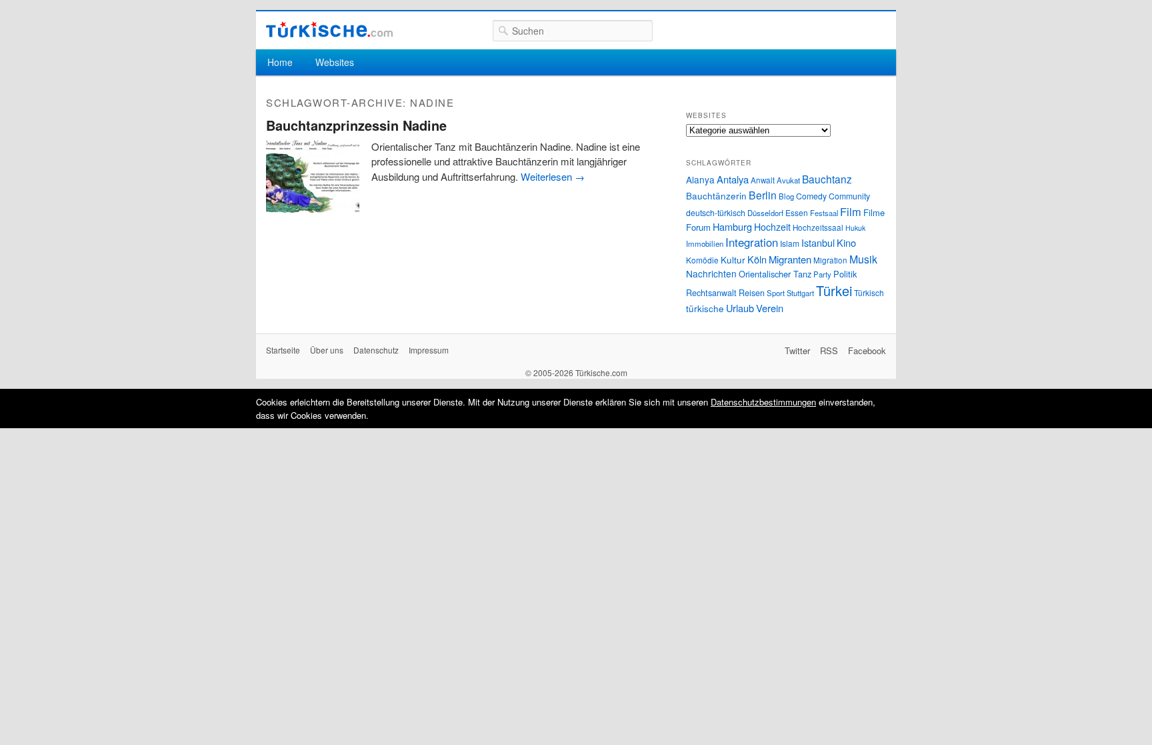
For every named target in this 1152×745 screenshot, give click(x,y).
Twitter (797, 350)
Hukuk (855, 228)
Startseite (283, 349)
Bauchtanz (827, 178)
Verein (769, 308)
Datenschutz (376, 349)
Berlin (763, 194)
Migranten (790, 259)
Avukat (788, 180)
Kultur (733, 259)
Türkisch (869, 292)
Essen (796, 212)
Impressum (429, 349)
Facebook (867, 350)
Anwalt (763, 180)
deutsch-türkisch (715, 212)
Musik (863, 259)
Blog (786, 196)
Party (822, 274)
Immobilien (704, 243)
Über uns (326, 349)
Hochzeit (772, 226)
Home (280, 62)
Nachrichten (711, 273)
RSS (829, 350)
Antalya (733, 179)
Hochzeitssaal (818, 227)
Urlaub (740, 308)
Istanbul (818, 242)
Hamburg (732, 226)
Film (850, 211)
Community (849, 195)
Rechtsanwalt (711, 293)
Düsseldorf (765, 212)
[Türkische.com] (329, 29)
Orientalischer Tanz (775, 273)
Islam (789, 243)
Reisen (752, 293)
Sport (776, 292)
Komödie (702, 259)
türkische (705, 308)
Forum (698, 227)
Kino (846, 242)
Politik (845, 273)
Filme (874, 212)
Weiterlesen (553, 176)
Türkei (834, 290)
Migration (830, 260)
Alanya (700, 179)
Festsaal (824, 212)
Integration (751, 242)
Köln (757, 259)
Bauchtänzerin (716, 195)
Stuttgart (800, 292)
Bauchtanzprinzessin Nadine (356, 125)
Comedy (811, 195)
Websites (334, 62)
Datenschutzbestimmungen (763, 402)
